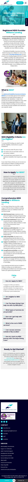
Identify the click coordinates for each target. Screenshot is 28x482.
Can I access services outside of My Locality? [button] (12, 331)
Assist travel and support (7, 451)
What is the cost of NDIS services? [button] (12, 324)
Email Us (7, 480)
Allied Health (4, 460)
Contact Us (21, 480)
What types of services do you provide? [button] (13, 311)
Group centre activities (6, 455)
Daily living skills (4, 465)
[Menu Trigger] (25, 3)
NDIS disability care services (7, 446)
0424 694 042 (10, 358)
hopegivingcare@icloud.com (11, 360)
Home (5, 17)
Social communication (6, 462)
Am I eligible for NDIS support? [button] (11, 298)
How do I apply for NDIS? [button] (14, 281)
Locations (5, 439)
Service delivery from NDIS (7, 458)
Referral (20, 3)
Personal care (4, 467)
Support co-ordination (6, 448)
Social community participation (8, 469)
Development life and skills (7, 453)
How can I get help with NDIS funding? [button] (12, 317)
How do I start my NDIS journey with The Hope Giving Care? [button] (13, 338)
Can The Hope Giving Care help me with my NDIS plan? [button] (13, 304)
